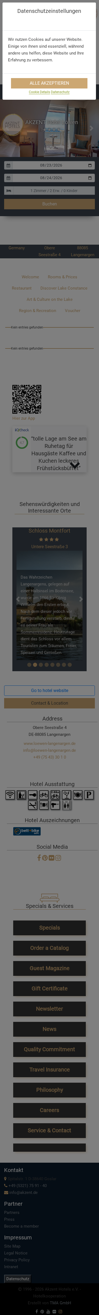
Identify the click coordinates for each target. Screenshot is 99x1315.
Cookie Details (39, 92)
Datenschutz (60, 92)
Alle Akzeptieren (49, 83)
